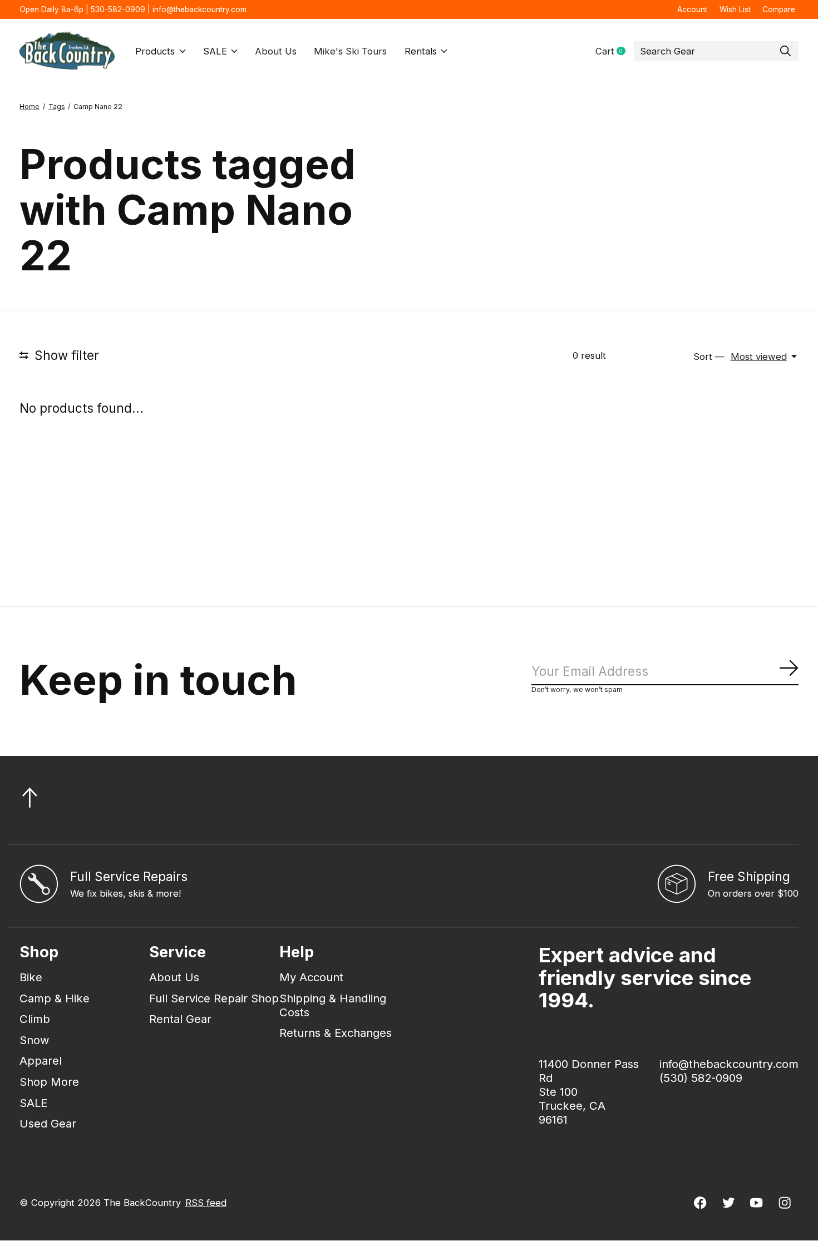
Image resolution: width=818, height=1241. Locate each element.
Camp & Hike (54, 998)
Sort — (709, 356)
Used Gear (47, 1123)
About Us (276, 51)
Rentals (421, 51)
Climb (34, 1019)
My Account (311, 977)
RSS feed (205, 1202)
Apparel (40, 1060)
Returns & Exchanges (335, 1033)
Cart (614, 51)
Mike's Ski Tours (350, 51)
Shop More (49, 1082)
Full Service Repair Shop (214, 998)
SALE (215, 51)
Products (155, 51)
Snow (34, 1040)
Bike (30, 977)
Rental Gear (180, 1019)
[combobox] (716, 51)
